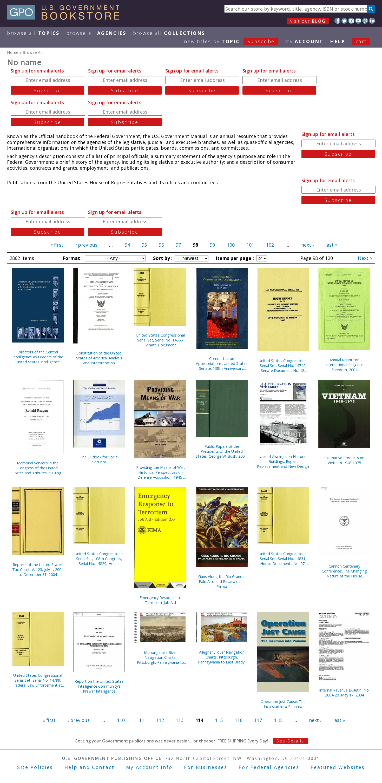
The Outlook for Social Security (99, 459)
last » (331, 245)
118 (278, 720)
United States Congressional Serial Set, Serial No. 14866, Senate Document (160, 340)
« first (56, 245)
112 (160, 720)
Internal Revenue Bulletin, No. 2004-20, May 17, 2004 (344, 693)
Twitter (344, 21)
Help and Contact (89, 767)
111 (140, 720)
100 (231, 245)
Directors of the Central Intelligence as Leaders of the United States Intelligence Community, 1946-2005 (37, 357)
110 (121, 720)
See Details (290, 741)
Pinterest (365, 21)
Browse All (33, 33)
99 (212, 245)
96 (161, 245)
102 (270, 245)
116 (238, 720)
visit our (308, 21)
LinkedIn (372, 21)
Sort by (162, 258)
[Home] (65, 18)
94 (127, 245)
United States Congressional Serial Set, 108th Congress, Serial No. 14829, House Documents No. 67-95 (99, 558)
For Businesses (205, 767)
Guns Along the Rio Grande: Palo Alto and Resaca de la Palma (221, 581)
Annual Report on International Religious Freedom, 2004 (344, 364)
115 (219, 720)
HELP (337, 41)
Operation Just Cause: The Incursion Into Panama (283, 704)
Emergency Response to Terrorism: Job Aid (160, 600)
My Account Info (149, 767)
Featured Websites (338, 767)
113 (179, 720)
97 (178, 245)
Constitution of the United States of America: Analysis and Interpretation (99, 358)
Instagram (351, 21)
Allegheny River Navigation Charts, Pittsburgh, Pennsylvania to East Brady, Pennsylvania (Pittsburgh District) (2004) (222, 657)
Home (12, 52)
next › (307, 245)
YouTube (358, 21)
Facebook (337, 21)
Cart (361, 41)
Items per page (234, 258)
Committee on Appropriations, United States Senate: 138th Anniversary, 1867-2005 (221, 363)
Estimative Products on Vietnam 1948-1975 (344, 460)
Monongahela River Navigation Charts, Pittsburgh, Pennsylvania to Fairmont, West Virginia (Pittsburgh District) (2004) (160, 657)
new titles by (229, 41)
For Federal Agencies (269, 767)
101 (250, 245)
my (304, 41)
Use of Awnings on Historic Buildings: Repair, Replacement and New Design (283, 461)
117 (258, 720)
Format (72, 258)
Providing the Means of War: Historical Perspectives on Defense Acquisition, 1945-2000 (160, 472)
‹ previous (86, 245)
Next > (365, 258)
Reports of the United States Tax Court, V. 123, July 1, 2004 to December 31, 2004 (37, 569)
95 (144, 245)
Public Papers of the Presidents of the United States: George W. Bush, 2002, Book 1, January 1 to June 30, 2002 (222, 451)
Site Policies (35, 767)
